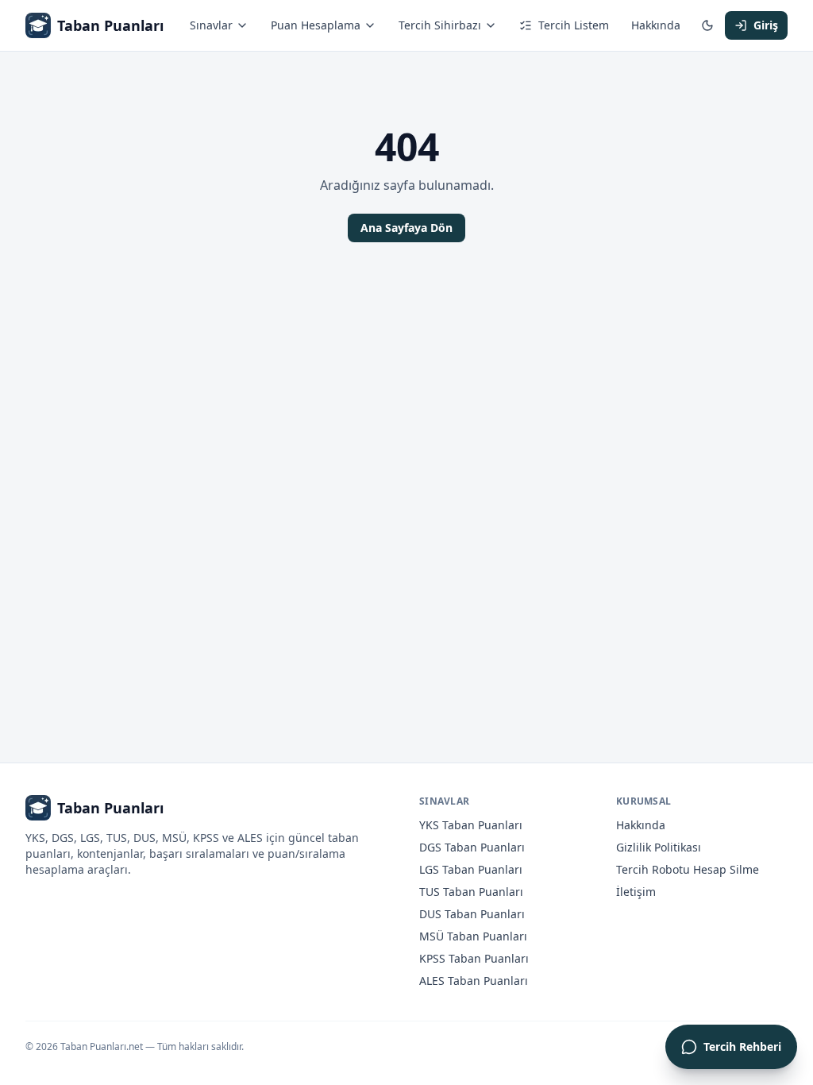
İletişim (636, 891)
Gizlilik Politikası (658, 847)
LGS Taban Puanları (470, 869)
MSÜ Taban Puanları (473, 936)
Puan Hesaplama (315, 25)
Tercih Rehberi (742, 1046)
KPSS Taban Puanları (474, 958)
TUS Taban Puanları (471, 891)
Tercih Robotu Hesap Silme (687, 869)
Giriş (765, 25)
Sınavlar (211, 25)
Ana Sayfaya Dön (406, 227)
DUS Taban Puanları (472, 913)
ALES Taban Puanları (473, 980)
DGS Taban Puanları (472, 847)
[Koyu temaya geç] (707, 25)
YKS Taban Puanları (470, 824)
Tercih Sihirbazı (440, 25)
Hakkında (655, 25)
